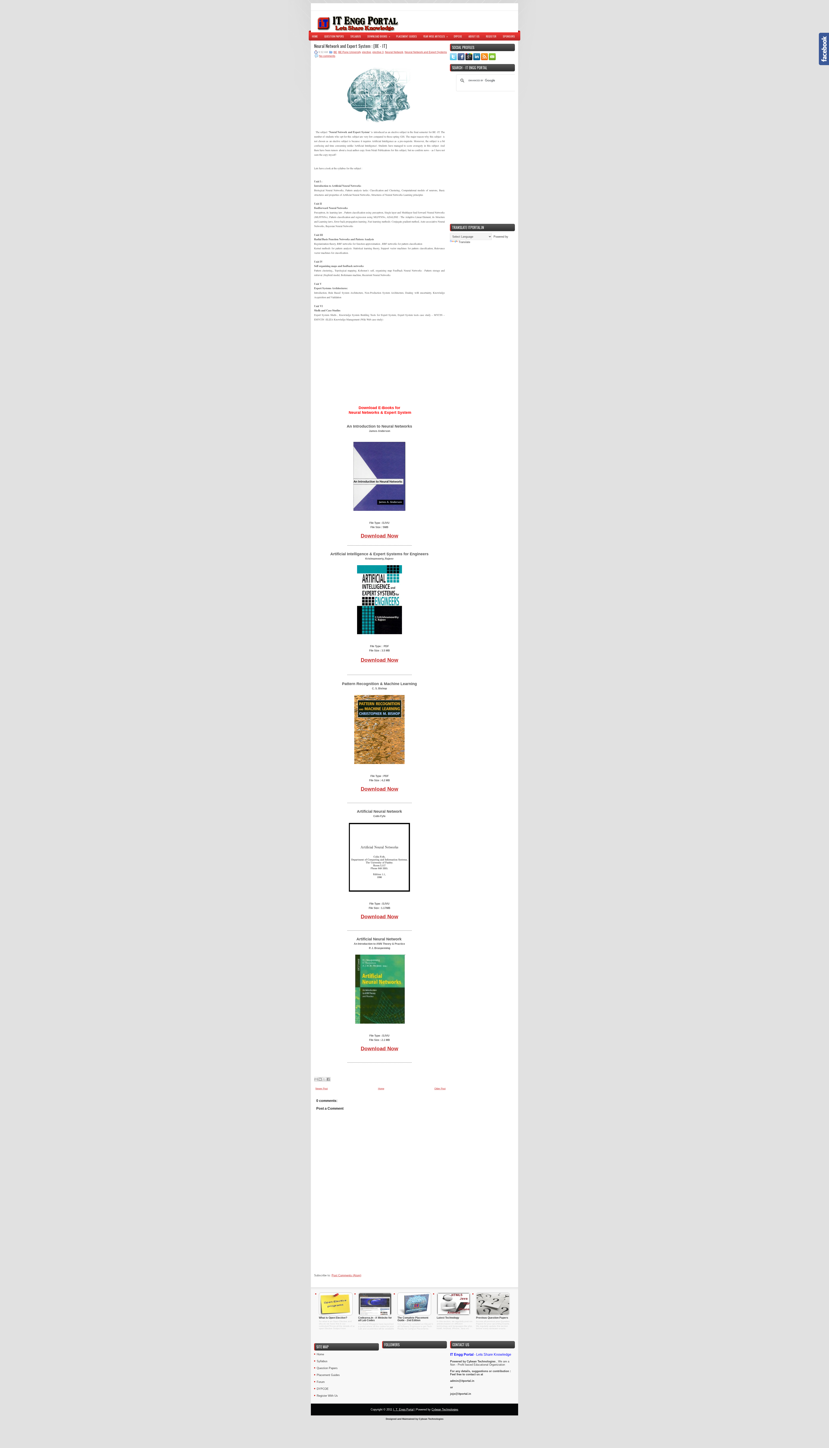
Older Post (440, 1088)
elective (366, 52)
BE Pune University (349, 52)
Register (491, 36)
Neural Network (394, 52)
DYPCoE (458, 36)
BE (335, 52)
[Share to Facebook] (328, 1079)
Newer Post (321, 1088)
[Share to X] (324, 1079)
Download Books (378, 36)
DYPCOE (323, 1388)
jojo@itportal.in (460, 1393)
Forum (321, 1382)
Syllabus (355, 36)
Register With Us (327, 1395)
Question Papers (334, 36)
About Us (473, 36)
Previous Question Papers (492, 1317)
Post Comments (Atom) (346, 1275)
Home (315, 36)
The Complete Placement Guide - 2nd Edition (412, 1319)
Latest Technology (448, 1317)
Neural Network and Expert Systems (426, 52)
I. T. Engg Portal (403, 1409)
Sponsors (509, 36)
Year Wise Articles (435, 36)
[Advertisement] (464, 21)
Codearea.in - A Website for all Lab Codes (375, 1319)
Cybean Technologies (481, 1361)
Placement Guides (406, 36)
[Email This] (316, 1079)
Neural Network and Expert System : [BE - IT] (350, 46)
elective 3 (378, 52)
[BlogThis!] (320, 1079)
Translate (464, 242)
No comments (327, 56)
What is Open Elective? (333, 1317)
